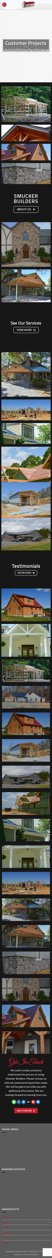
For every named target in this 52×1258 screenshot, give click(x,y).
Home (5, 1217)
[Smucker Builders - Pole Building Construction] (28, 4)
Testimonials (8, 1232)
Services (6, 1222)
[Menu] (4, 5)
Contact (5, 1237)
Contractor (42, 1251)
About (5, 1243)
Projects (6, 1227)
